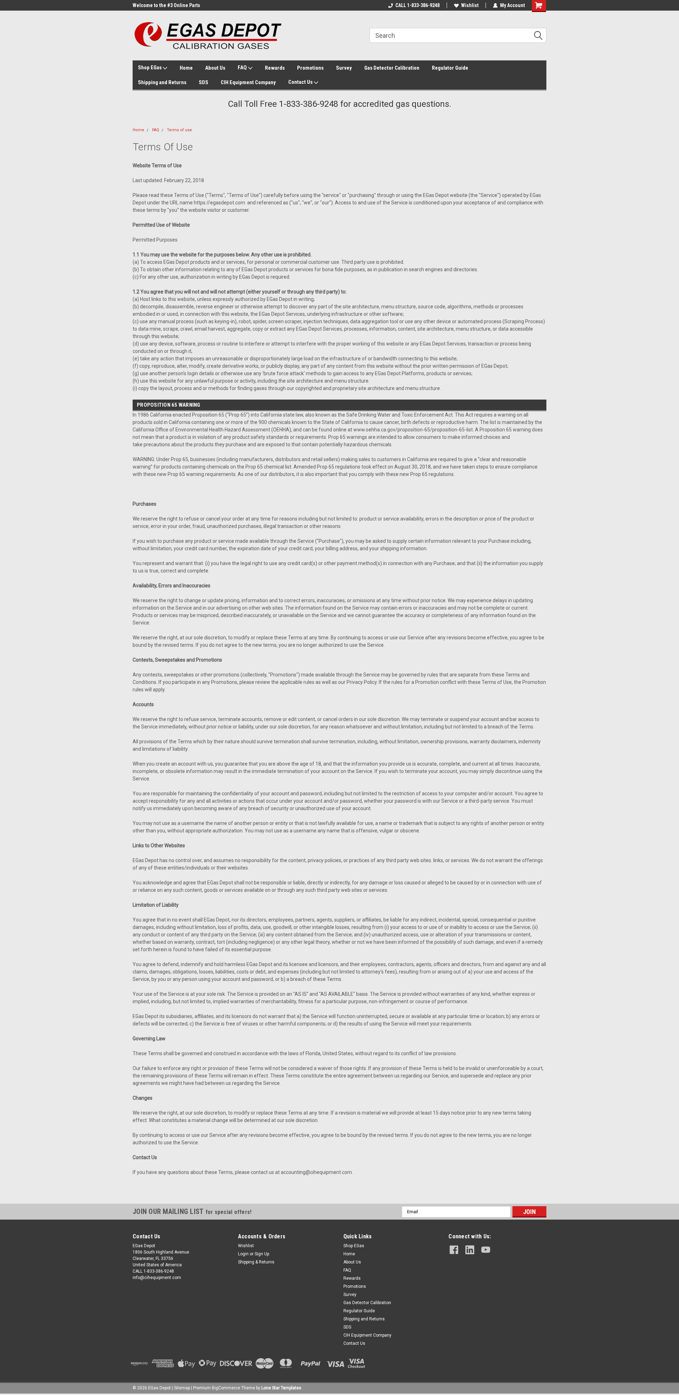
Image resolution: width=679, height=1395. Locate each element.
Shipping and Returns (162, 82)
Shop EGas (150, 67)
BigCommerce (226, 1387)
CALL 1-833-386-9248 (417, 5)
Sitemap (182, 1387)
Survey (344, 68)
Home (186, 68)
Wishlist (469, 5)
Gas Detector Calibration (391, 68)
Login (243, 1253)
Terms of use (179, 130)
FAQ (243, 67)
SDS (203, 82)
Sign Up (262, 1253)
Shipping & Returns (256, 1262)
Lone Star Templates (281, 1387)
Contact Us (301, 82)
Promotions (310, 68)
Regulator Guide (450, 68)
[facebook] (453, 1249)
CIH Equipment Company (248, 82)
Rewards (275, 68)
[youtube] (485, 1249)
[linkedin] (469, 1249)
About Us (215, 68)
